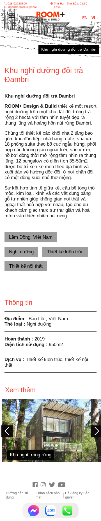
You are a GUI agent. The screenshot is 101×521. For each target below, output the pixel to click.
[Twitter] (53, 485)
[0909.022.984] (67, 510)
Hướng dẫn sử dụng (17, 495)
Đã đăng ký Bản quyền (77, 495)
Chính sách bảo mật (48, 495)
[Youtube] (63, 485)
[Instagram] (44, 485)
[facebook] (36, 485)
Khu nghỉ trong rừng (30, 454)
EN (85, 18)
